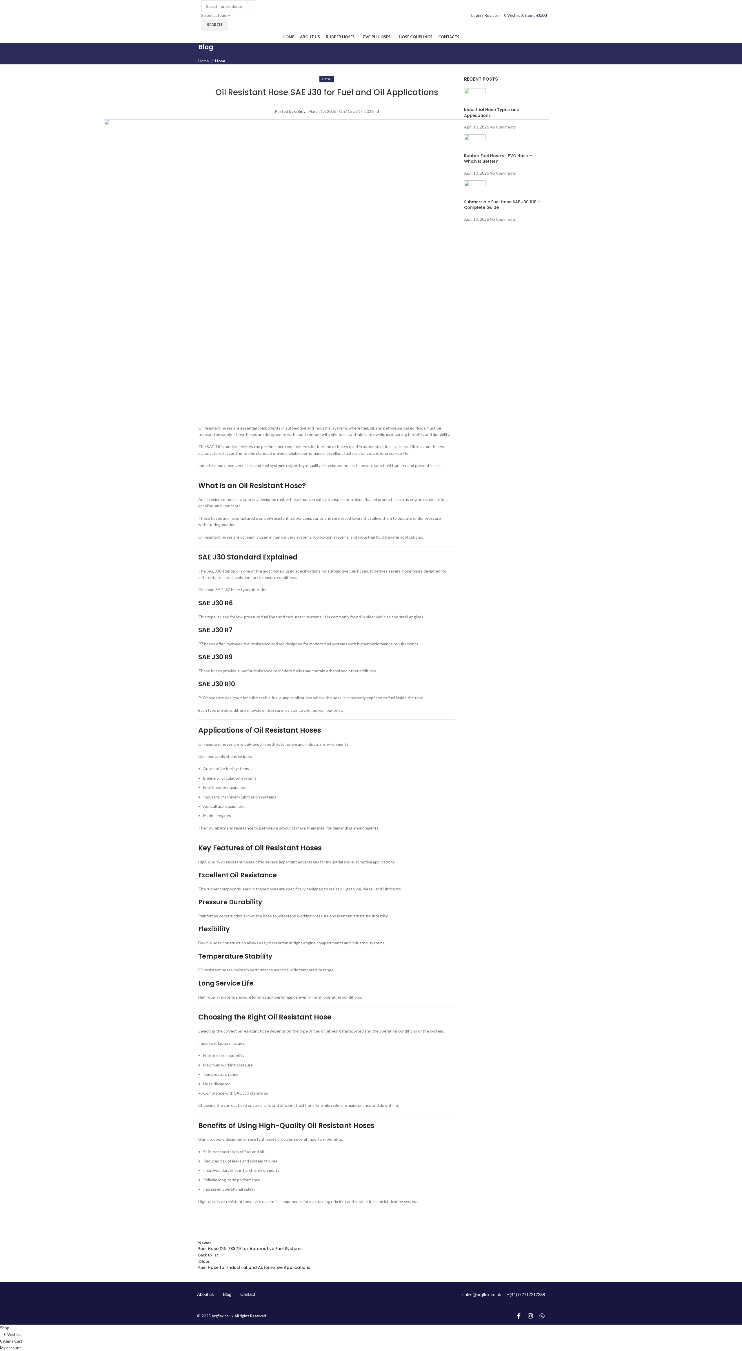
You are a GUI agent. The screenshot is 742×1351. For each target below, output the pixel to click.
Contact (247, 1294)
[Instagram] (530, 1316)
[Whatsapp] (542, 1316)
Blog (227, 1294)
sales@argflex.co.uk (481, 1294)
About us (205, 1294)
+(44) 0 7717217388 (526, 1294)
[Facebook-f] (519, 1316)
